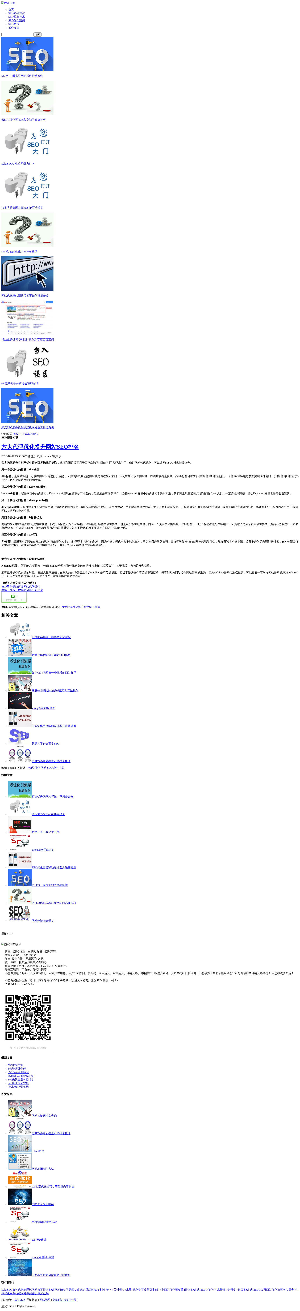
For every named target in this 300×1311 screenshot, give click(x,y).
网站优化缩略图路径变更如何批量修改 (25, 295)
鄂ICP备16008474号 (64, 1299)
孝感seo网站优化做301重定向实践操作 (55, 690)
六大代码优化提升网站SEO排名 (40, 447)
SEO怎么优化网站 (43, 1204)
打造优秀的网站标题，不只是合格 (52, 796)
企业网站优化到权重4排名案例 (177, 1289)
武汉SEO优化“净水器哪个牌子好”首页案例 (223, 1289)
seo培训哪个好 (17, 1068)
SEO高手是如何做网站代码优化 (20, 586)
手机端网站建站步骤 (44, 1221)
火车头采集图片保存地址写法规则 (22, 207)
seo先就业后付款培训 (21, 1079)
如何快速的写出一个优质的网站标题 (54, 672)
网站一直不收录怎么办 (46, 832)
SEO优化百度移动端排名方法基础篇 (54, 725)
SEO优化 (52, 767)
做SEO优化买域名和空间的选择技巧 (23, 119)
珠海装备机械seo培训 (21, 1075)
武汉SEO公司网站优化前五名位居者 (272, 1289)
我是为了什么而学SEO (45, 743)
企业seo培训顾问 (18, 1072)
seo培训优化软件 (18, 1083)
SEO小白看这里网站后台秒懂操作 (22, 75)
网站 (43, 767)
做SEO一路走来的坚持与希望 (50, 885)
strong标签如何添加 (43, 708)
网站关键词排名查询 (44, 1115)
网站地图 (45, 1299)
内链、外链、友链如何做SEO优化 (22, 590)
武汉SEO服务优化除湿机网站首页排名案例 (27, 427)
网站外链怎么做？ (43, 920)
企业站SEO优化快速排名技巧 (19, 251)
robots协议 (38, 1151)
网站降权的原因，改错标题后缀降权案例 (80, 1289)
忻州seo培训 (15, 1064)
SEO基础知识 (30, 433)
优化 (37, 767)
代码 (31, 767)
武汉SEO (19, 1299)
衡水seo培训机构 (18, 1086)
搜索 (38, 34)
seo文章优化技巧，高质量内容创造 (53, 1186)
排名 (61, 767)
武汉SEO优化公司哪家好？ (18, 163)
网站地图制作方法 (43, 1168)
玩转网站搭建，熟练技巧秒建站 (51, 637)
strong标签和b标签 (43, 849)
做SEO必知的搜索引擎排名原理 (51, 761)
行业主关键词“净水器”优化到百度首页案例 (27, 339)
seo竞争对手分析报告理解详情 (19, 383)
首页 (16, 433)
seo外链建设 (39, 1239)
